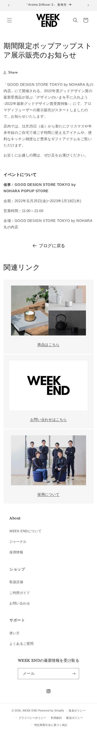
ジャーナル (18, 541)
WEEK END (30, 710)
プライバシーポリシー (32, 717)
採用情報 (16, 552)
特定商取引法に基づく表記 (50, 724)
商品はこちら (48, 345)
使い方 (14, 633)
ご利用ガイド (19, 593)
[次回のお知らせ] (88, 5)
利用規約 (56, 717)
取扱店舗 (16, 582)
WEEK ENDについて (25, 531)
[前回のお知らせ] (9, 5)
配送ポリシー (74, 717)
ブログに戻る (52, 245)
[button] (9, 20)
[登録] (74, 673)
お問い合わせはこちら (48, 419)
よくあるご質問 (21, 643)
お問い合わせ (19, 603)
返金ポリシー (77, 710)
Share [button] (13, 72)
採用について (48, 494)
